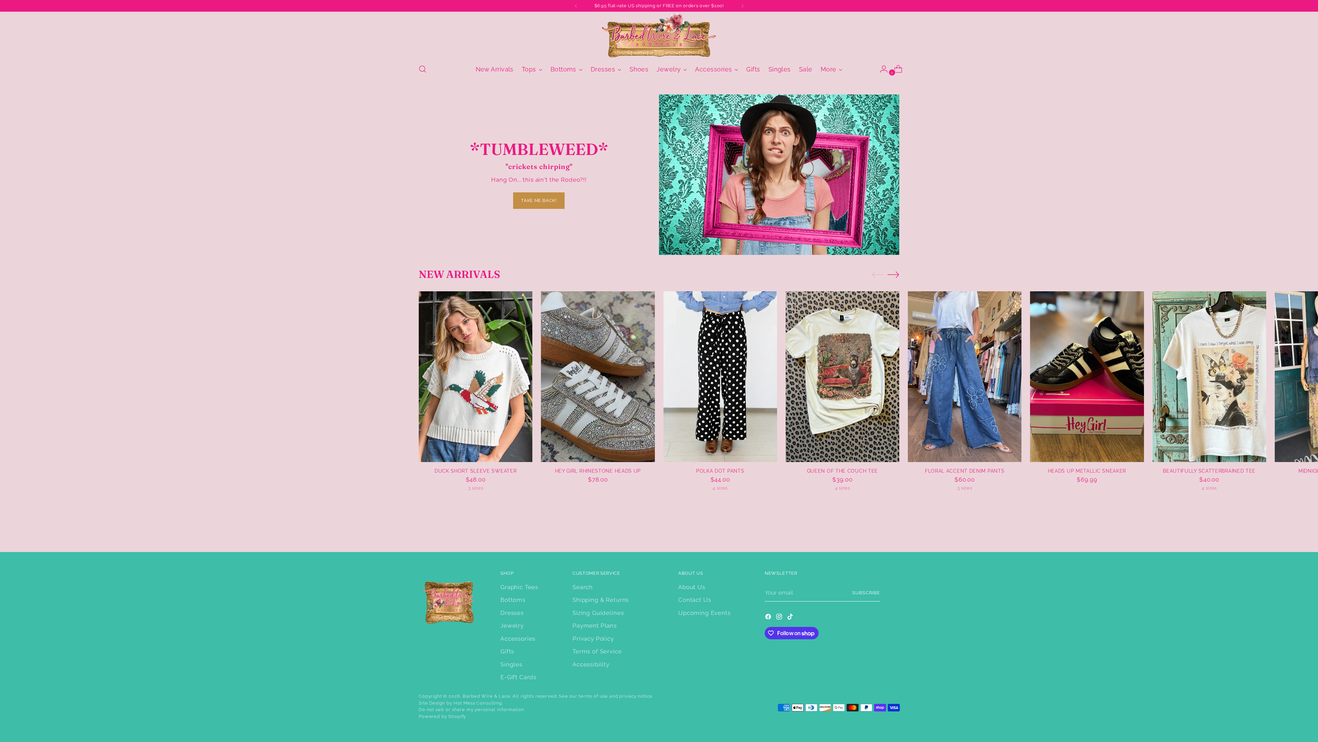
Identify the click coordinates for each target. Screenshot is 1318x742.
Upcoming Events (704, 612)
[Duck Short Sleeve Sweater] (475, 376)
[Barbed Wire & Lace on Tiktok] (791, 618)
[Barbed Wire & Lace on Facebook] (769, 618)
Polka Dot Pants (720, 471)
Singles (511, 664)
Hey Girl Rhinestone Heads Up (598, 471)
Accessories (517, 638)
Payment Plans (595, 625)
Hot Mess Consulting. (478, 703)
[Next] (742, 6)
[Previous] (575, 6)
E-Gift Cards (518, 677)
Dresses (512, 612)
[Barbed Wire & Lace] (659, 35)
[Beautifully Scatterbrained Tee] (1209, 376)
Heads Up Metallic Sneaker (1087, 471)
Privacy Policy (593, 638)
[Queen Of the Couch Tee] (842, 376)
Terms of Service (597, 651)
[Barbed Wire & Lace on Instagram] (780, 618)
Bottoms (512, 599)
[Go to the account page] (881, 69)
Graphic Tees (519, 587)
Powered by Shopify (442, 716)
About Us (691, 587)
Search (583, 587)
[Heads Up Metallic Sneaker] (1087, 376)
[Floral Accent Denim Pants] (964, 376)
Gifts (507, 651)
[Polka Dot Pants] (720, 376)
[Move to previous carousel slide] (877, 275)
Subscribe (866, 592)
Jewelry (512, 625)
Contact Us (694, 599)
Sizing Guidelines (598, 612)
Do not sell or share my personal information (471, 709)
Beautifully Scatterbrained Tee (1209, 471)
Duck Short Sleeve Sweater (476, 471)
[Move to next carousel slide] (893, 274)
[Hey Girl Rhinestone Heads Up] (598, 376)
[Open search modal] (422, 69)
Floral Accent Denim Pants (964, 471)
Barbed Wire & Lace (486, 696)
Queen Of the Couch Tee (842, 471)
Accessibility (591, 664)
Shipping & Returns (601, 599)
